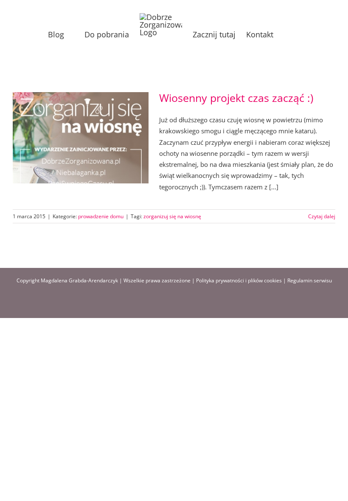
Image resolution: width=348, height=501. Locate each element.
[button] (287, 34)
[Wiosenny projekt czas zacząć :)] (81, 137)
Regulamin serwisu (309, 280)
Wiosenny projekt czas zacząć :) (236, 97)
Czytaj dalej (321, 216)
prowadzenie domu (100, 216)
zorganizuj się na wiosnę (172, 216)
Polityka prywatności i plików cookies (239, 280)
